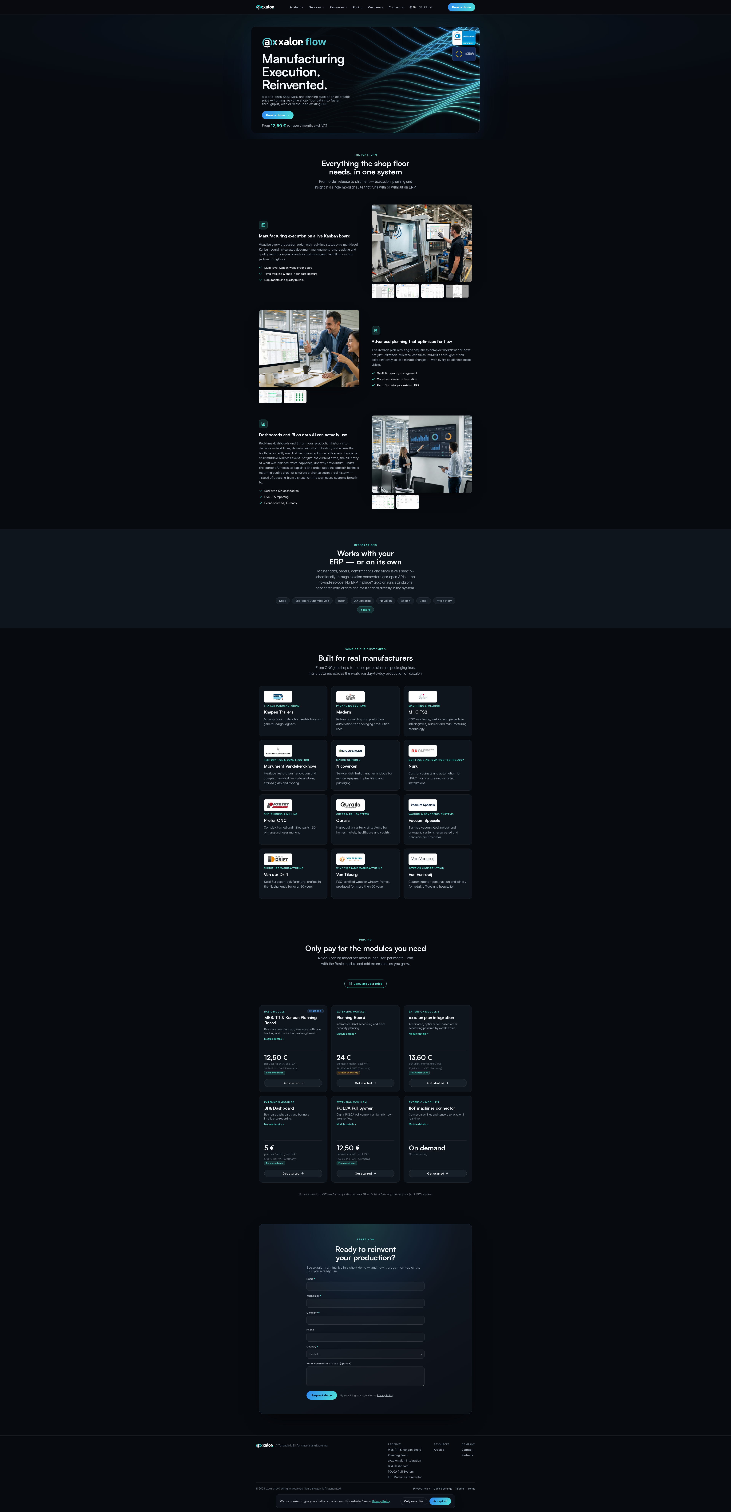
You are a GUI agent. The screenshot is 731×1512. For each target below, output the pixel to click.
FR (425, 7)
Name (310, 1278)
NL (431, 7)
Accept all (440, 1501)
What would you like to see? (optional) (328, 1363)
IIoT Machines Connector (405, 1477)
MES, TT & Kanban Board (404, 1449)
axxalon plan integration (404, 1460)
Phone (310, 1329)
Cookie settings (443, 1488)
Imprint (460, 1488)
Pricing (357, 7)
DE (420, 7)
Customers (375, 7)
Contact (467, 1449)
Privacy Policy (385, 1395)
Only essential (414, 1501)
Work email (313, 1295)
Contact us (396, 7)
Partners (467, 1455)
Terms (471, 1488)
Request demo (321, 1395)
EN (414, 7)
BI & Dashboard (398, 1466)
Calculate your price (368, 983)
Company (313, 1312)
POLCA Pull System (400, 1471)
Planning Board (398, 1455)
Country (312, 1346)
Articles (439, 1449)
